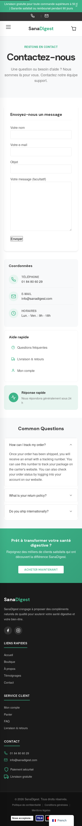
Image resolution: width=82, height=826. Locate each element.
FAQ (7, 721)
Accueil (8, 655)
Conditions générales (56, 804)
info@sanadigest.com (36, 298)
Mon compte (26, 370)
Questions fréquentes (32, 347)
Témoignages (12, 675)
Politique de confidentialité (26, 804)
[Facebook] (8, 630)
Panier (8, 714)
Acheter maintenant (41, 569)
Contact (9, 682)
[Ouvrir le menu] (8, 28)
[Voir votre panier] (73, 28)
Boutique (9, 662)
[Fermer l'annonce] (76, 6)
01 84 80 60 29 (32, 281)
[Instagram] (18, 630)
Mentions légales (41, 810)
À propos (9, 669)
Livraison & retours (30, 359)
